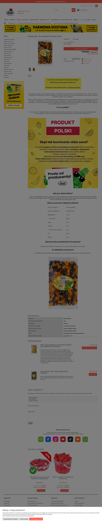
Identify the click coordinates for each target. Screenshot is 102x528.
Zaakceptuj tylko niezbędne (11, 519)
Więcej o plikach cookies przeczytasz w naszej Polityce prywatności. (18, 515)
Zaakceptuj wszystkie (36, 519)
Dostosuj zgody (24, 519)
